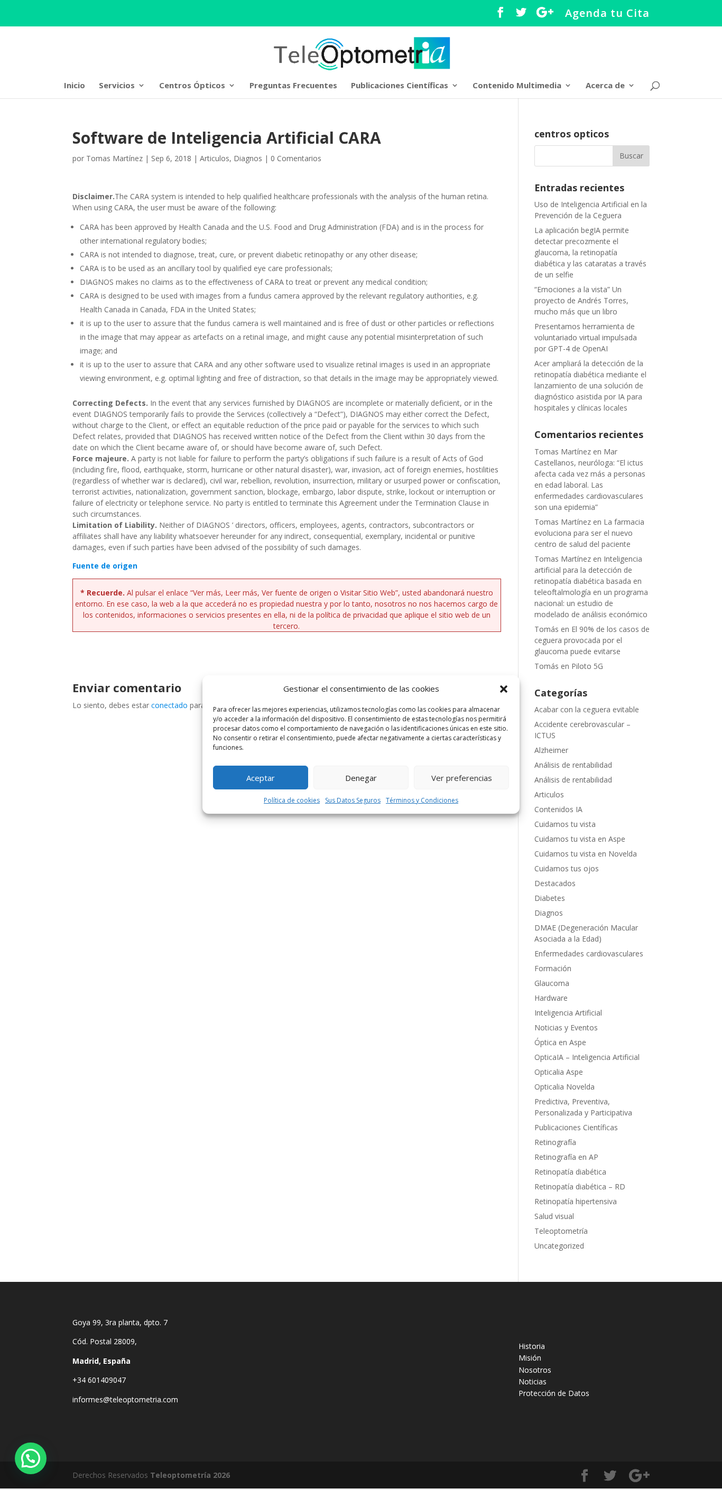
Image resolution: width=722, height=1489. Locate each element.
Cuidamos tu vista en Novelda (585, 854)
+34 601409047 (100, 1380)
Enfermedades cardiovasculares (588, 953)
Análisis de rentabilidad (573, 765)
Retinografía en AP (566, 1157)
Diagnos (248, 158)
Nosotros (535, 1370)
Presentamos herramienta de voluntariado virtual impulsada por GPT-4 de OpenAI (585, 337)
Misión (530, 1358)
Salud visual (554, 1216)
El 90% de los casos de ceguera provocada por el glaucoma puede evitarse (592, 640)
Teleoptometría (561, 1231)
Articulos (214, 158)
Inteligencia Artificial (568, 1013)
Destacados (555, 883)
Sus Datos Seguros (353, 800)
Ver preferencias (461, 778)
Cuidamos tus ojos (566, 868)
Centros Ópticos (192, 85)
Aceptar (260, 778)
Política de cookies (292, 800)
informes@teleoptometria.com (126, 1399)
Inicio (74, 85)
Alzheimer (551, 750)
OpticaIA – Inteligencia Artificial (587, 1057)
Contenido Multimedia (517, 85)
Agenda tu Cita (607, 14)
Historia (532, 1346)
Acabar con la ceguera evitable (586, 709)
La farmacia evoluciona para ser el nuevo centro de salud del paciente (589, 533)
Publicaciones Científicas (399, 85)
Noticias (533, 1381)
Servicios (117, 85)
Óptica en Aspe (560, 1042)
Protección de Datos (554, 1393)
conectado (169, 705)
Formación (552, 968)
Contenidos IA (558, 809)
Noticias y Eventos (566, 1027)
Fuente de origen (104, 566)
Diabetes (549, 898)
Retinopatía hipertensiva (575, 1201)
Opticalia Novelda (564, 1087)
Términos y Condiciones (422, 800)
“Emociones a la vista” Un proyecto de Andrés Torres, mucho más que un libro (581, 300)
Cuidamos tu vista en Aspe (579, 839)
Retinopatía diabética (570, 1172)
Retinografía (555, 1142)
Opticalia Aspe (558, 1072)
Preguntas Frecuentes (293, 85)
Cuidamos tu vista (565, 824)
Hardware (551, 998)
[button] (503, 689)
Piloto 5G (587, 666)
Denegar (361, 778)
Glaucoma (551, 983)
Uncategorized (559, 1246)
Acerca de (605, 85)
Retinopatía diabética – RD (579, 1186)
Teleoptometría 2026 (190, 1475)
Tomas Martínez (114, 158)
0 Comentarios (296, 158)
